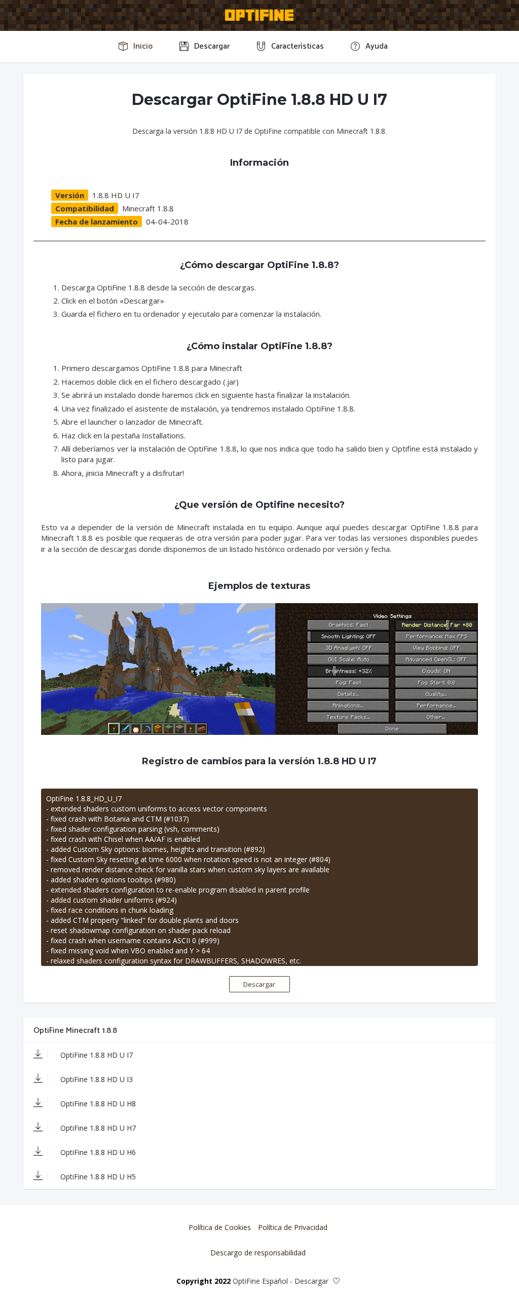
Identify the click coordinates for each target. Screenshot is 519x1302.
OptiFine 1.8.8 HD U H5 (97, 1176)
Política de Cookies (220, 1227)
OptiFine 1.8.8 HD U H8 (97, 1103)
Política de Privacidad (292, 1227)
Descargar (259, 984)
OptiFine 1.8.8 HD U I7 (95, 1055)
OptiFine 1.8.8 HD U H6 (97, 1152)
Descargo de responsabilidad (258, 1252)
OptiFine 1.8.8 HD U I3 (95, 1079)
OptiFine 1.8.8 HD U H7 (97, 1128)
